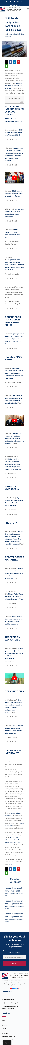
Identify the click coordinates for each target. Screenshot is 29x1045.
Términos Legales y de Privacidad (11, 1039)
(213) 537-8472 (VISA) (8, 999)
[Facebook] (10, 1)
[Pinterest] (21, 1)
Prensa (4, 1028)
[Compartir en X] (6, 62)
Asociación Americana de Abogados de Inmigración (13, 85)
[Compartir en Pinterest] (18, 62)
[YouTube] (6, 1)
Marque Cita (5, 1033)
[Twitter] (14, 1)
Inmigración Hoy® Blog (8, 1036)
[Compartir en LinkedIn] (14, 62)
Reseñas (4, 1025)
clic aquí (10, 864)
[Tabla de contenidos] (20, 101)
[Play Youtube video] (14, 177)
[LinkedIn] (17, 1)
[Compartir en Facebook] (10, 62)
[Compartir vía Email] (6, 66)
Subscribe (14, 964)
